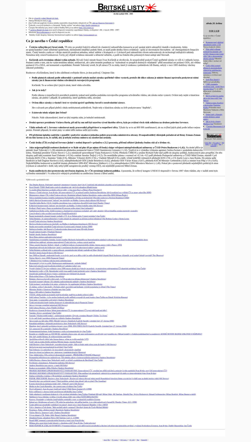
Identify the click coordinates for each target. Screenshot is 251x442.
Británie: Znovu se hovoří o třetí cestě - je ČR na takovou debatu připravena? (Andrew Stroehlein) (67, 279)
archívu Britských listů (39, 30)
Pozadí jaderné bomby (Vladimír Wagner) (45, 232)
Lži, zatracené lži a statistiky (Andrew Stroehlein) (48, 329)
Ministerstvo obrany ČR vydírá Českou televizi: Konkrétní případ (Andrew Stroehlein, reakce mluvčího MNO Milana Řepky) (78, 195)
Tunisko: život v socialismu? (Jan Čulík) (45, 313)
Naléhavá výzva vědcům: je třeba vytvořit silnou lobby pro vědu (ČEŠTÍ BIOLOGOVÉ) (63, 397)
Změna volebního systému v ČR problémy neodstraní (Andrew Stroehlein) (58, 376)
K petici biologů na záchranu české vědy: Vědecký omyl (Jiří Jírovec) (56, 384)
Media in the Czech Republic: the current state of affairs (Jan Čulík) (55, 386)
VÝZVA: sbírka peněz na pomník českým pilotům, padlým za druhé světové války (61, 295)
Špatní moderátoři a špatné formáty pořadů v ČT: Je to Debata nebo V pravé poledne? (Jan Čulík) (67, 216)
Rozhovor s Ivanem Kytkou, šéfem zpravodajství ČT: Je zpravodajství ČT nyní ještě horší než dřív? (68, 310)
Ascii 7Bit (208, 143)
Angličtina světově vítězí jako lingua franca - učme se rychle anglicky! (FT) (59, 339)
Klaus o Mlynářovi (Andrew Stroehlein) (44, 292)
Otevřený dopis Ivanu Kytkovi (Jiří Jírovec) (46, 253)
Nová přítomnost (43, 32)
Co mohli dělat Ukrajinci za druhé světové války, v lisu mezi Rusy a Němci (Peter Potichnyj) (65, 190)
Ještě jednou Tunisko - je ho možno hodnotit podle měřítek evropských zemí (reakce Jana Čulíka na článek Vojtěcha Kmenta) (78, 297)
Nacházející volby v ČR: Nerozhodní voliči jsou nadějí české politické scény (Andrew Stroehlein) (67, 271)
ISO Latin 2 (123, 440)
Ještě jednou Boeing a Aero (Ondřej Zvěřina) (46, 308)
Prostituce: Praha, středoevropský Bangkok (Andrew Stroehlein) (54, 410)
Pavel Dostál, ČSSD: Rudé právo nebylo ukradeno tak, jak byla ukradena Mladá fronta (63, 187)
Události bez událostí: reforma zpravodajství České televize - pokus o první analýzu (62, 242)
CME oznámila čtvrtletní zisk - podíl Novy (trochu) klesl (214, 86)
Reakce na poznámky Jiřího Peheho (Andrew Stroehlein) (51, 368)
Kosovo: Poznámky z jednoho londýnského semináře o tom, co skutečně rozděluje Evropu (64, 399)
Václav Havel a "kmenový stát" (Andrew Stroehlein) (49, 412)
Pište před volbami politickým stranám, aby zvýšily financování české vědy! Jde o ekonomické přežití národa (213, 54)
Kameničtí (213, 146)
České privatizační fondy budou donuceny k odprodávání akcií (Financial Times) (61, 302)
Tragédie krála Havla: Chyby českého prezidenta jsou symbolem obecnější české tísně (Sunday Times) (69, 203)
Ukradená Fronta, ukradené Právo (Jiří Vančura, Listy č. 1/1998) (54, 418)
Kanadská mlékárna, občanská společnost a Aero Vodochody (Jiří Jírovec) (58, 323)
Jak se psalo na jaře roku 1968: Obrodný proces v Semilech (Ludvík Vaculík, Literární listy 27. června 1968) (71, 321)
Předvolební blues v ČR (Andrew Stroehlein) (46, 276)
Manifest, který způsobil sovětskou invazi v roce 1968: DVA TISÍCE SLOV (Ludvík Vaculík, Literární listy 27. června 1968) (78, 326)
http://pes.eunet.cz (86, 27)
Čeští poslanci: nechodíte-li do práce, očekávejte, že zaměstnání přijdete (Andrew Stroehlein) (65, 284)
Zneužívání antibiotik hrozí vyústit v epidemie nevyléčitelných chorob (57, 274)
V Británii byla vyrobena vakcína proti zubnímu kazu (50, 260)
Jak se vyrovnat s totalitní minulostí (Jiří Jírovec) (48, 305)
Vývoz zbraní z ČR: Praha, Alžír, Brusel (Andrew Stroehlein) (52, 415)
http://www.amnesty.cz (88, 35)
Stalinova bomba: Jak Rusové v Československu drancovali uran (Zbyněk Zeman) (61, 229)
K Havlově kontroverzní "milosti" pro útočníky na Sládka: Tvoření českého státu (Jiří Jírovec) (66, 205)
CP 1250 (214, 144)
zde (49, 21)
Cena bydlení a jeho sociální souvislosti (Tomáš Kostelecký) (53, 213)
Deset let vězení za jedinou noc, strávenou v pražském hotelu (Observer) (57, 352)
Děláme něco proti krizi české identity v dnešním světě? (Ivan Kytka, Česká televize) (62, 423)
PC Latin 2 (216, 143)
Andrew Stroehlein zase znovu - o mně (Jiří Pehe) (48, 365)
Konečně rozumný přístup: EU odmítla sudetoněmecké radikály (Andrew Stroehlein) (62, 281)
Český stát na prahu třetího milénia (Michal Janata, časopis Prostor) (55, 342)
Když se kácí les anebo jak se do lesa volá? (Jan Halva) (213, 98)
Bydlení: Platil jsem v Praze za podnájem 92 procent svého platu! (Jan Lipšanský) (61, 208)
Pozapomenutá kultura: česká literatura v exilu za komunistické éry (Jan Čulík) (60, 331)
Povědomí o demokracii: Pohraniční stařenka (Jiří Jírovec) (52, 363)
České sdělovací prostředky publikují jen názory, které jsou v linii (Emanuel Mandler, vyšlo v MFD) (68, 405)
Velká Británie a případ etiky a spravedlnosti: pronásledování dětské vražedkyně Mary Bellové (66, 250)
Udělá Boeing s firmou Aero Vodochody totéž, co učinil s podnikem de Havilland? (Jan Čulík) (66, 360)
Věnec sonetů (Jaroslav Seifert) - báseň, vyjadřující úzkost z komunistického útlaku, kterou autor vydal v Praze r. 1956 (75, 245)
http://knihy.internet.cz (90, 25)
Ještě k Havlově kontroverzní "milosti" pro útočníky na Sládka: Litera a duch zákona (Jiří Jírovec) (67, 200)
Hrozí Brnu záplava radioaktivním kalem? (45, 237)
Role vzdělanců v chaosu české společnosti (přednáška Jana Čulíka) (56, 391)
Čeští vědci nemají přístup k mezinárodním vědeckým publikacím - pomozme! (212, 69)
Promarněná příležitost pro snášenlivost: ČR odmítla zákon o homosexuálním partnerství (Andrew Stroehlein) (72, 357)
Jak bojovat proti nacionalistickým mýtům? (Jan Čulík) (51, 347)
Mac (220, 144)
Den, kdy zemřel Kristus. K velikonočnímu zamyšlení (50, 336)
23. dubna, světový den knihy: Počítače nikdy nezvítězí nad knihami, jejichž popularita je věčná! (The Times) (72, 287)
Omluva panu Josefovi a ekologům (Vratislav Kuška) (213, 105)
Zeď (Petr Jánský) (212, 79)
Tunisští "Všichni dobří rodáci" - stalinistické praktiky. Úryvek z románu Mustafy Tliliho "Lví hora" (68, 316)
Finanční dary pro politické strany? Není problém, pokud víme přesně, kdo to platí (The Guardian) (67, 381)
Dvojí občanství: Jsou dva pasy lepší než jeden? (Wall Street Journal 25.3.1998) (60, 389)
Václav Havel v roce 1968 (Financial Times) (46, 258)
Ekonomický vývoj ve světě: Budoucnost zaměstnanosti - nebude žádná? (58, 263)
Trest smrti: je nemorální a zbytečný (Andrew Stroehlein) (51, 300)
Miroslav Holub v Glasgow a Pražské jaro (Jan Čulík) (50, 289)
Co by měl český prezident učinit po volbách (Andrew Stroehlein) (55, 318)
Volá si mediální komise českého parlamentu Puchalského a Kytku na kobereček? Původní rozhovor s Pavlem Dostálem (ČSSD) (79, 198)
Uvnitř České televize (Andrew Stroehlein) (45, 221)
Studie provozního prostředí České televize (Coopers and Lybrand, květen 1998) (60, 226)
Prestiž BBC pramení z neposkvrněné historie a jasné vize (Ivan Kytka (56, 420)
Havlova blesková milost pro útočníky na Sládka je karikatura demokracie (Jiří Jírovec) (63, 224)
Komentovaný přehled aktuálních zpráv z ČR (213, 43)
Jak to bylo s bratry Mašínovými (212, 122)
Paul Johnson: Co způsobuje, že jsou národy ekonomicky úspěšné (55, 350)
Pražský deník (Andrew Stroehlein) (43, 234)
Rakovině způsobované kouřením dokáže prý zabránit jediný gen (55, 266)
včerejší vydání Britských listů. (46, 18)
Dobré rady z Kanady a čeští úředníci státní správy (212, 116)
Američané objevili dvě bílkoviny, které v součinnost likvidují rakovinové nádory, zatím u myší (67, 247)
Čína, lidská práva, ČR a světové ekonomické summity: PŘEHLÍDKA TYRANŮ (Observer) (64, 355)
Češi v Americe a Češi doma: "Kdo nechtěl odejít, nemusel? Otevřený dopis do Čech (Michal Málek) (68, 407)
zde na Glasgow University (102, 23)
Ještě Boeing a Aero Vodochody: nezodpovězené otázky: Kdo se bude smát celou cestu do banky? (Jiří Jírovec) (72, 344)
